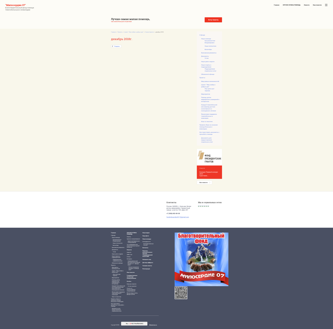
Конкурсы (129, 259)
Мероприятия (205, 94)
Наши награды (146, 239)
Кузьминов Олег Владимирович (210, 42)
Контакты (145, 247)
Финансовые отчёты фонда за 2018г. (132, 293)
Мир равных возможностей (210, 81)
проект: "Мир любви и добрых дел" (134, 32)
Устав (206, 58)
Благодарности (146, 241)
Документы (205, 56)
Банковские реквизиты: (136, 28)
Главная (276, 5)
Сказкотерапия (149, 32)
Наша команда (206, 39)
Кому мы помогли (131, 284)
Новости (306, 5)
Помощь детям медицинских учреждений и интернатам (210, 99)
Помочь (129, 236)
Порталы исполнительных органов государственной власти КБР (147, 253)
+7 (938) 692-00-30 (173, 213)
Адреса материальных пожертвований (134, 241)
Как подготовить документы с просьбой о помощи (209, 133)
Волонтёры (134, 25)
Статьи (128, 256)
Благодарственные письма (148, 244)
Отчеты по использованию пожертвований (131, 290)
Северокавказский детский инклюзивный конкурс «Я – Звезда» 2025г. (134, 263)
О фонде (202, 35)
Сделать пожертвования (133, 239)
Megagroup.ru (153, 325)
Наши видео (146, 232)
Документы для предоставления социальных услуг (207, 140)
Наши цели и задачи (207, 61)
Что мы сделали (132, 286)
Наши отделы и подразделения (206, 66)
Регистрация (146, 268)
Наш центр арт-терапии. (210, 90)
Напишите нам (146, 259)
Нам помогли (317, 5)
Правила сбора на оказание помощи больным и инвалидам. (208, 127)
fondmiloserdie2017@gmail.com (177, 217)
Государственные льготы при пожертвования (132, 277)
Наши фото (145, 236)
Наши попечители (210, 46)
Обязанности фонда (207, 74)
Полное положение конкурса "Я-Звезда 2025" (134, 268)
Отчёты (129, 281)
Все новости (204, 182)
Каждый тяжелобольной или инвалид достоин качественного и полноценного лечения (209, 108)
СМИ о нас (129, 254)
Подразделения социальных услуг (210, 70)
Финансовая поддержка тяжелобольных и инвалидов (209, 116)
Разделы (117, 46)
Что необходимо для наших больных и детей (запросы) (165, 25)
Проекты (120, 32)
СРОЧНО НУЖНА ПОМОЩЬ (291, 5)
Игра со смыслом (207, 121)
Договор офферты (147, 262)
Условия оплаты (147, 265)
